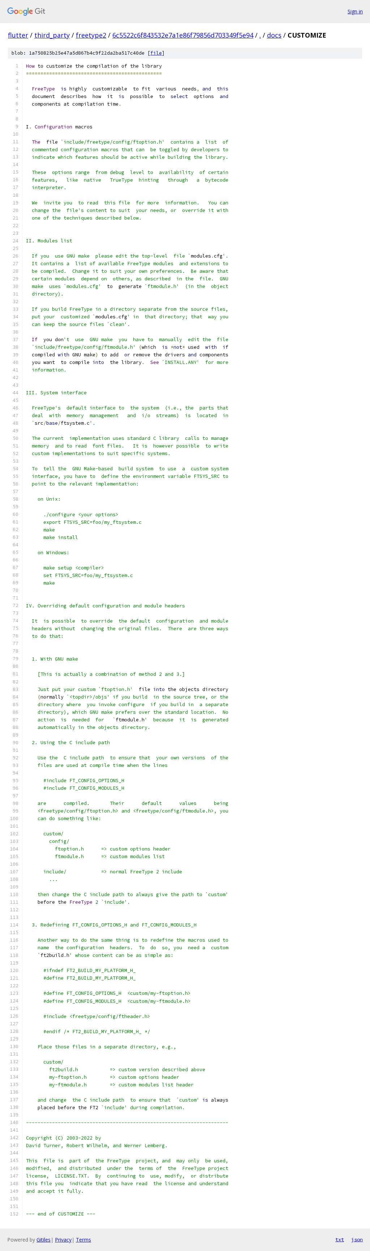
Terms (83, 1239)
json (357, 1239)
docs (274, 35)
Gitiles (43, 1239)
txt (339, 1239)
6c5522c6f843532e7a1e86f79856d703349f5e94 (182, 35)
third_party (52, 35)
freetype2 (91, 35)
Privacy (63, 1239)
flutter (18, 35)
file (156, 53)
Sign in (355, 11)
